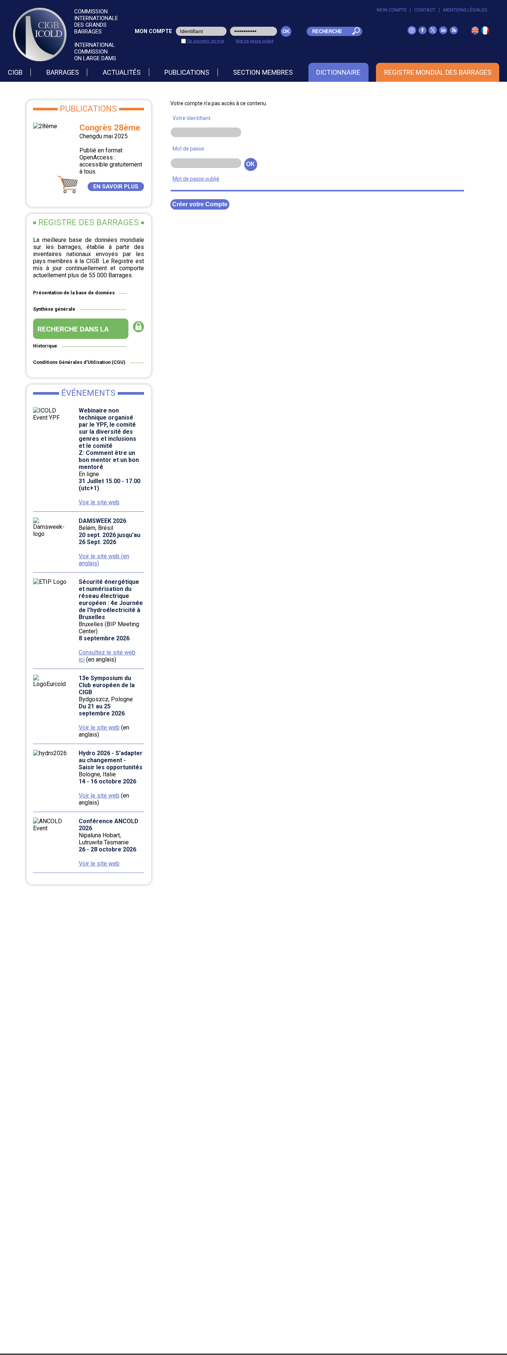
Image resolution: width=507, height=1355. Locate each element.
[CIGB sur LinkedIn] (443, 32)
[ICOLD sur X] (433, 32)
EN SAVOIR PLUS (115, 186)
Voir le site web (99, 502)
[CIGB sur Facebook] (422, 32)
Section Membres (263, 72)
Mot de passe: (189, 149)
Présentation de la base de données (74, 292)
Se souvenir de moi (205, 40)
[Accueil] (485, 33)
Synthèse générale (54, 309)
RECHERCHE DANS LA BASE (73, 332)
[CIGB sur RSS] (453, 32)
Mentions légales (465, 10)
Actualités (122, 72)
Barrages (62, 72)
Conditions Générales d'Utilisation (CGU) (79, 362)
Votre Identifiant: (192, 118)
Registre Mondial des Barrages (437, 72)
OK (250, 164)
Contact (424, 10)
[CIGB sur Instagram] (412, 33)
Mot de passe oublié (255, 40)
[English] (475, 33)
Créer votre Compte (200, 204)
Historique (45, 346)
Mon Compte (392, 10)
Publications (186, 72)
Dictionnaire (338, 72)
